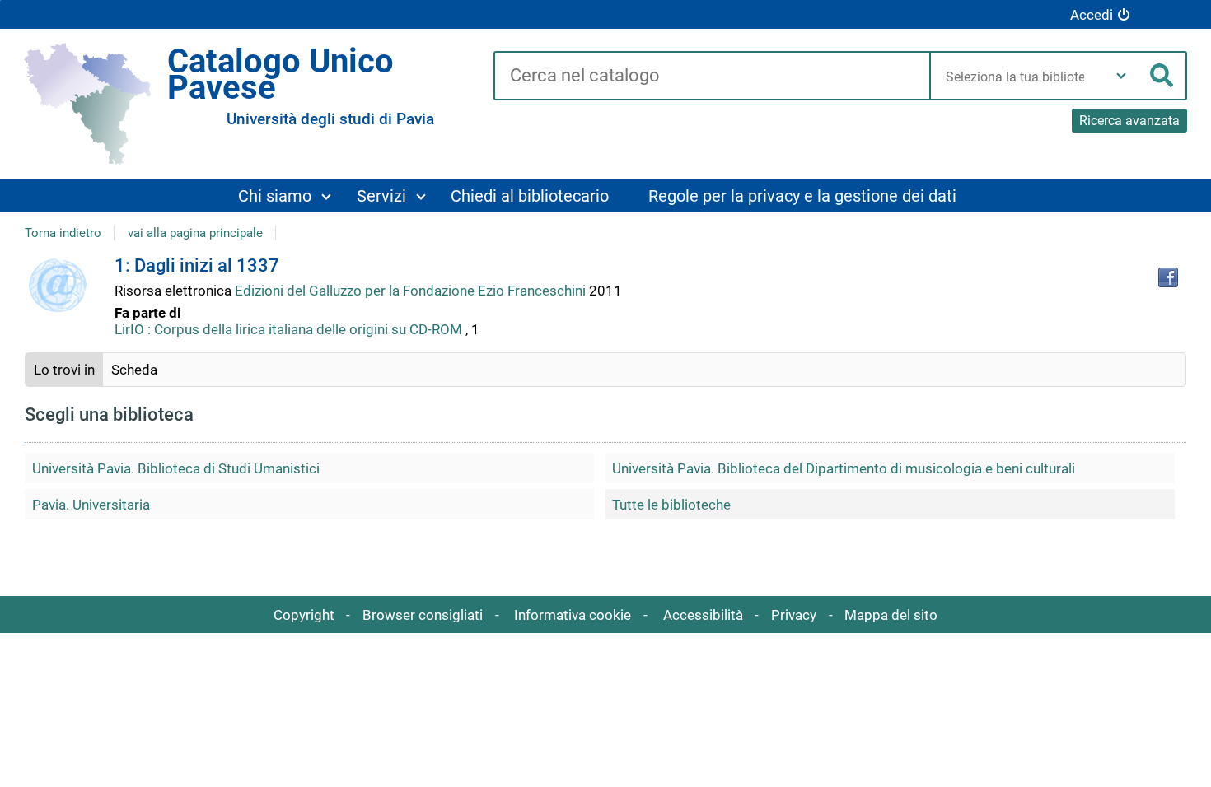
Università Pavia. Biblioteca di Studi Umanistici (176, 468)
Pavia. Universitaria (91, 504)
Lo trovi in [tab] (64, 369)
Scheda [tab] (134, 369)
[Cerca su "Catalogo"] (711, 76)
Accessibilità (703, 615)
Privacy (793, 615)
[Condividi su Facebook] (1168, 277)
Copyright (304, 615)
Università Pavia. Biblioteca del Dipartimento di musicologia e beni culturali (843, 468)
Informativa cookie (572, 615)
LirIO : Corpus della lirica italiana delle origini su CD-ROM (288, 329)
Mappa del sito (890, 615)
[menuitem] (283, 195)
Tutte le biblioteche (671, 504)
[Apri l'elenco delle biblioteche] (1121, 75)
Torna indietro (63, 233)
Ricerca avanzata (1129, 120)
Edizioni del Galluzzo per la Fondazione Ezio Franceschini (412, 290)
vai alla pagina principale (195, 233)
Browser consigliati (422, 615)
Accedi (1091, 15)
